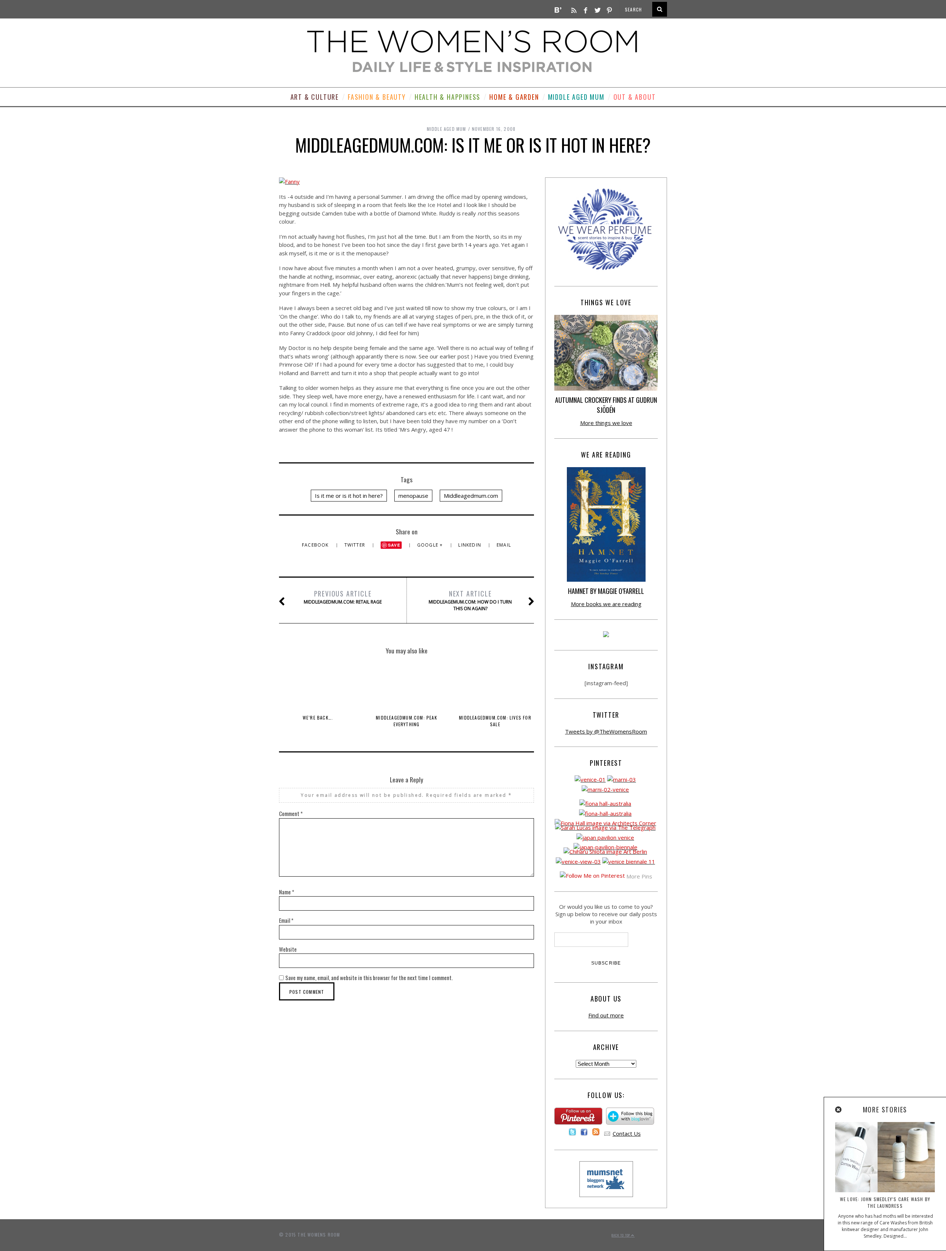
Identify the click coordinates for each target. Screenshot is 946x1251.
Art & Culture (314, 97)
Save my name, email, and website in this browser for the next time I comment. (369, 977)
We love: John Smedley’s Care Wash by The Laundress (885, 1202)
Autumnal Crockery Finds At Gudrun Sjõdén (606, 405)
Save (394, 545)
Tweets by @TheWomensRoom (606, 731)
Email (504, 545)
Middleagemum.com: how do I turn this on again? (470, 600)
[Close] (839, 1110)
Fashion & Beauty (377, 97)
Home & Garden (514, 97)
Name (286, 892)
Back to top (621, 1235)
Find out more (606, 1015)
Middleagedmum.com (471, 495)
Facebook (316, 545)
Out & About (634, 97)
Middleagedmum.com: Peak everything (406, 720)
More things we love (606, 422)
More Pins (639, 876)
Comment (291, 813)
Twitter (355, 545)
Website (288, 949)
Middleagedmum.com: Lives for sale (495, 720)
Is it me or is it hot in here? (349, 495)
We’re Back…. (318, 717)
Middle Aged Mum (576, 97)
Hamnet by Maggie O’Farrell (606, 591)
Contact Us (627, 1133)
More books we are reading (606, 604)
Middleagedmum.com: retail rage (343, 597)
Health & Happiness (447, 97)
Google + (431, 545)
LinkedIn (470, 545)
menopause (413, 495)
